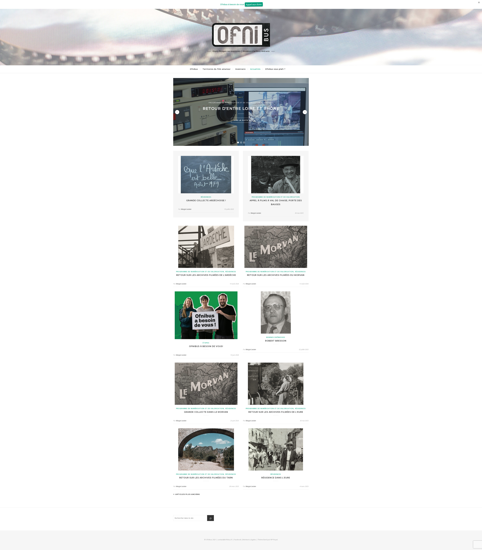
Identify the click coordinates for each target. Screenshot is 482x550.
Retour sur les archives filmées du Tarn (206, 478)
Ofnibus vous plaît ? (275, 69)
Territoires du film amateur (217, 69)
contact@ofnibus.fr (225, 539)
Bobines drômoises (275, 337)
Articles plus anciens (187, 494)
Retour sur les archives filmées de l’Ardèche (206, 275)
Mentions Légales (249, 539)
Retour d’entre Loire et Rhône (241, 108)
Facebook (237, 539)
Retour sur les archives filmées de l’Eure (275, 412)
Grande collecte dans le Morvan (206, 412)
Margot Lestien (186, 209)
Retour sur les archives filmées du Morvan (276, 275)
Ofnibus (194, 69)
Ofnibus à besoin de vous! (206, 346)
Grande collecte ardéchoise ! (206, 200)
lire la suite (241, 120)
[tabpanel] (241, 112)
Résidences (267, 102)
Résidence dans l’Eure (275, 478)
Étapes (206, 343)
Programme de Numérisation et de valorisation (234, 102)
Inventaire (240, 69)
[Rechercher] (210, 518)
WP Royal (274, 539)
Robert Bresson (275, 341)
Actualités (255, 69)
